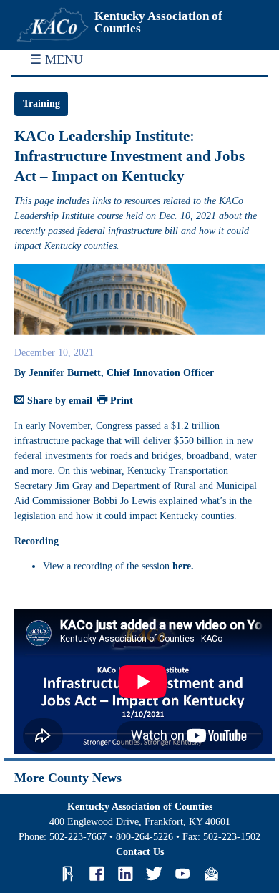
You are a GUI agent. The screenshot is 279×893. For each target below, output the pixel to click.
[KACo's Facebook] (96, 873)
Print (120, 400)
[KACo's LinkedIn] (125, 873)
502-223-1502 (231, 836)
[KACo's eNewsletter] (211, 873)
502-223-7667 (78, 836)
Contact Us (140, 851)
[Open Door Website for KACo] (68, 873)
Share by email (58, 400)
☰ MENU (56, 59)
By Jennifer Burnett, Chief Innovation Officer (114, 372)
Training (41, 103)
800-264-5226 (144, 836)
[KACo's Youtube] (182, 873)
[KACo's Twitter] (154, 873)
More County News (68, 778)
